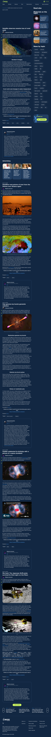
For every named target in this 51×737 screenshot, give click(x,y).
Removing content (32, 725)
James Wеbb (37, 71)
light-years (4, 484)
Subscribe (42, 119)
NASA (41, 77)
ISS (40, 68)
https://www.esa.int (12, 537)
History (41, 66)
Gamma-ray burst (10, 416)
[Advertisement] (17, 20)
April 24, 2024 (21, 659)
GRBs (10, 348)
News (4, 4)
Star (41, 93)
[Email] (7, 134)
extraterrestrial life (39, 63)
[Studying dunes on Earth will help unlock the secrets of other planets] (37, 40)
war (45, 107)
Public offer (31, 728)
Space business (45, 4)
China (42, 55)
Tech (22, 4)
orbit (41, 79)
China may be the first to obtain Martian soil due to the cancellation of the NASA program (37, 711)
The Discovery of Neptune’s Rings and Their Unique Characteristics (11, 711)
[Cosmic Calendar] (44, 1)
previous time (11, 267)
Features (37, 4)
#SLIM (15, 652)
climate (8, 123)
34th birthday (24, 457)
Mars (36, 74)
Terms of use (42, 723)
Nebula (13, 546)
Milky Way (41, 74)
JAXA (8, 679)
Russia (36, 88)
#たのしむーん (9, 657)
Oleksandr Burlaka (9, 32)
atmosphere (44, 52)
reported (22, 192)
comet (36, 57)
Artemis (36, 49)
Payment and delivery (33, 721)
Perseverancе (37, 82)
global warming (23, 92)
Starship (36, 99)
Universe (36, 107)
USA (41, 107)
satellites (22, 123)
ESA (45, 57)
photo (18, 123)
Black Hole (37, 55)
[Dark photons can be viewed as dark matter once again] (37, 26)
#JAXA (3, 657)
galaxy (36, 66)
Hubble (8, 546)
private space (37, 85)
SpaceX (36, 93)
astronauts (37, 52)
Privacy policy (42, 721)
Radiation (17, 416)
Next (48, 710)
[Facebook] (8, 134)
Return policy (31, 723)
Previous (3, 710)
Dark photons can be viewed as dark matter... (43, 26)
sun (41, 99)
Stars (41, 96)
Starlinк (36, 96)
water (28, 123)
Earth (13, 123)
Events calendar (32, 730)
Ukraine (13, 277)
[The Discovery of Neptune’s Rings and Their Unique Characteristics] (37, 18)
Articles (9, 4)
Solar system (37, 90)
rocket (44, 85)
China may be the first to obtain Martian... (43, 33)
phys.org (9, 407)
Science (16, 4)
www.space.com (11, 114)
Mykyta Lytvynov (9, 188)
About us (23, 721)
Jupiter (43, 71)
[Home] (5, 1)
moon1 (12, 679)
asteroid (42, 49)
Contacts (23, 723)
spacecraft (45, 90)
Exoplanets (37, 60)
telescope (37, 104)
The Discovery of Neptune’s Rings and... (43, 19)
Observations (29, 4)
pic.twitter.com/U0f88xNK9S (17, 657)
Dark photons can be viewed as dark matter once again (24, 711)
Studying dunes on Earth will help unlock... (43, 40)
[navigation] (46, 1)
